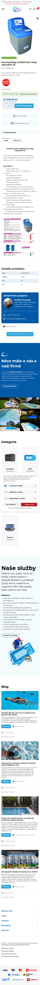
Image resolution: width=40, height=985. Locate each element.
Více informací (6, 89)
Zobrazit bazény (9, 386)
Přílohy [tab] (17, 140)
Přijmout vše (29, 504)
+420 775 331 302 (13, 315)
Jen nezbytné (11, 504)
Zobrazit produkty (10, 635)
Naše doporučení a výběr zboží (25, 835)
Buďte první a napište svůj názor (21, 334)
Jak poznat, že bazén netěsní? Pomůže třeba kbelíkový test (18, 764)
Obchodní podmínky (8, 953)
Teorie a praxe (19, 726)
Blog (4, 687)
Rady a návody (20, 781)
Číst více (6, 726)
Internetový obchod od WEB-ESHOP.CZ (15, 944)
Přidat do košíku (25, 106)
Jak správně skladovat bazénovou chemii (19, 872)
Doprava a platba (7, 951)
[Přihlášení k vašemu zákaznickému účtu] (34, 9)
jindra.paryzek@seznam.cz (17, 319)
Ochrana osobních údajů (10, 956)
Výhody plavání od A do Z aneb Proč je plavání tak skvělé (18, 714)
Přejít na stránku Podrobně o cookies (20, 508)
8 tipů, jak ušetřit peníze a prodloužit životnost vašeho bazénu (17, 819)
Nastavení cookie (7, 948)
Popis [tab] (6, 140)
